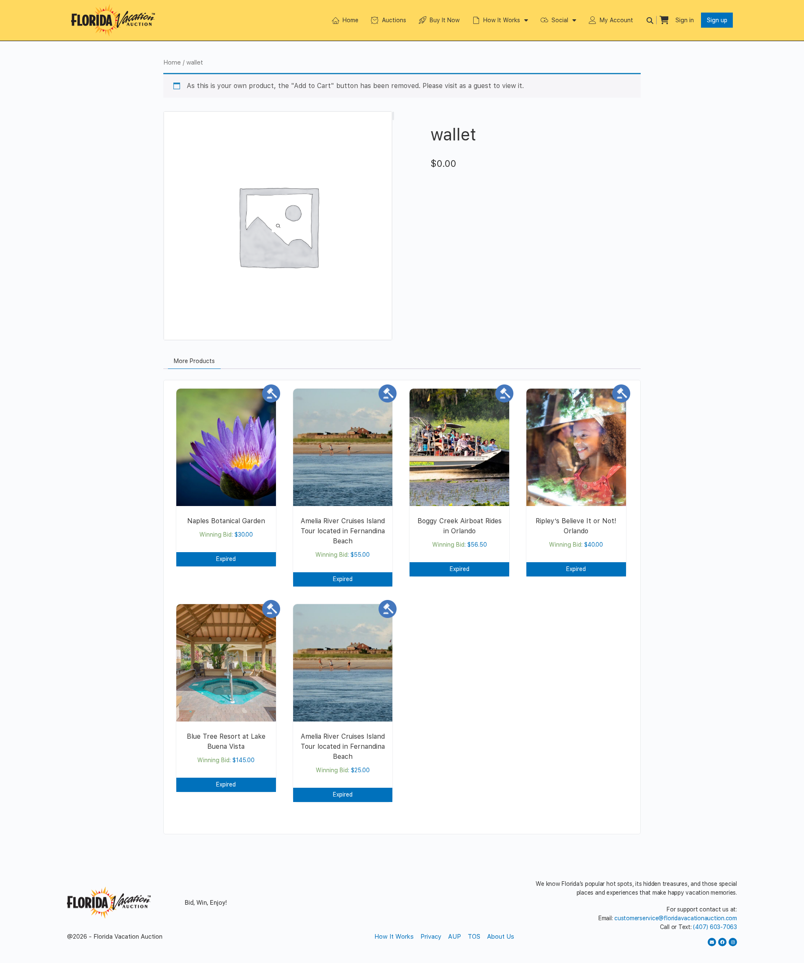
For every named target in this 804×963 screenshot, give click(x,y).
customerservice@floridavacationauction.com (675, 918)
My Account (616, 20)
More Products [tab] (194, 361)
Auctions (394, 20)
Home (350, 20)
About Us (500, 936)
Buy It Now (445, 20)
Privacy (430, 936)
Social (559, 20)
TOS (474, 936)
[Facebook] (722, 942)
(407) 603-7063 (715, 927)
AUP (454, 936)
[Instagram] (733, 942)
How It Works (501, 20)
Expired (226, 558)
